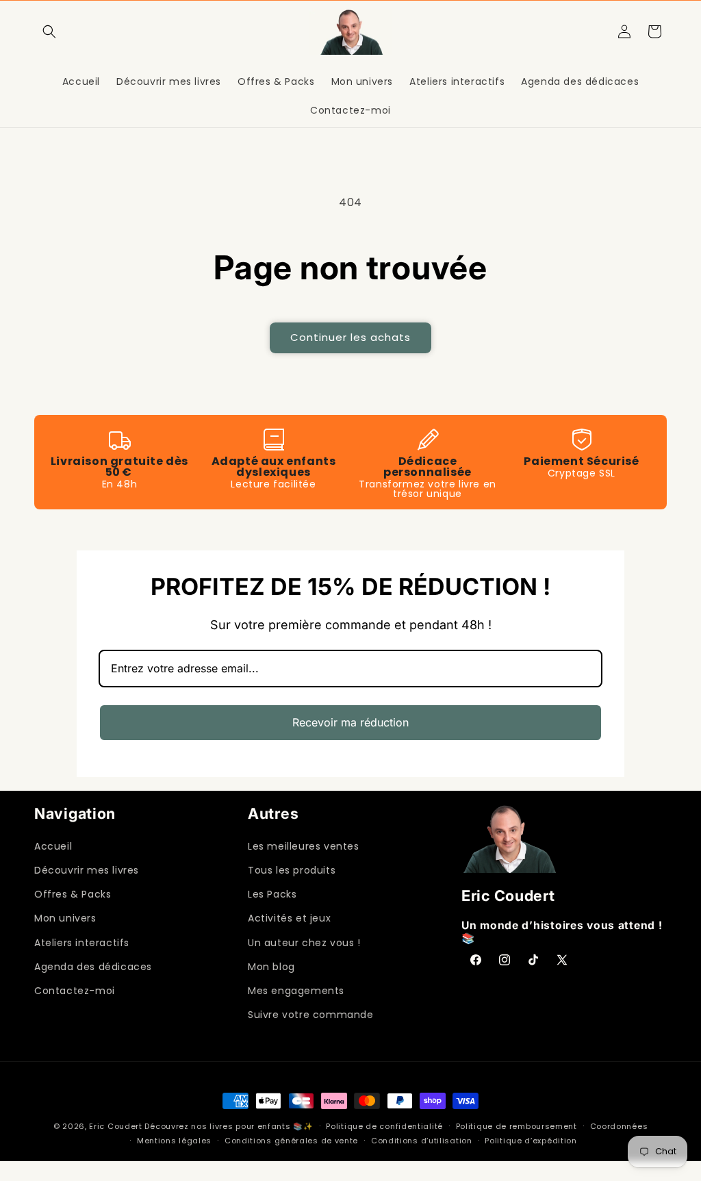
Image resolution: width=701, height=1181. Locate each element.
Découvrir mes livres (86, 870)
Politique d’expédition (530, 1140)
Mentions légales (174, 1140)
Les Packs (272, 894)
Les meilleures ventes (303, 846)
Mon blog (271, 967)
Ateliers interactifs (81, 943)
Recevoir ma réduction (350, 722)
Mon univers (65, 918)
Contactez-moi (74, 991)
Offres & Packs (72, 894)
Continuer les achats (350, 337)
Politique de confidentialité (384, 1126)
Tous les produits (291, 870)
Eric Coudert (116, 1126)
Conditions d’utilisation (421, 1140)
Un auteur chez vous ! (304, 943)
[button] (49, 31)
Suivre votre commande (311, 1014)
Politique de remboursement (516, 1126)
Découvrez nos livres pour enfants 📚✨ (228, 1126)
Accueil (53, 846)
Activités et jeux (289, 918)
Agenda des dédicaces (93, 967)
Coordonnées (619, 1126)
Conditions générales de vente (291, 1140)
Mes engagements (296, 991)
